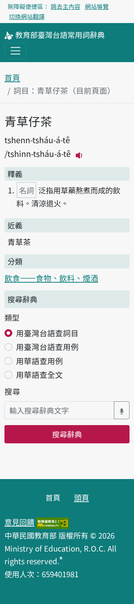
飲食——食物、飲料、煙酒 (51, 277)
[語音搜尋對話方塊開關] (122, 410)
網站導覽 (97, 6)
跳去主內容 (65, 6)
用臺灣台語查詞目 (47, 332)
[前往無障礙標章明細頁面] (52, 521)
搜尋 (12, 391)
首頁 (12, 77)
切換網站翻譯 (27, 16)
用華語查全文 (39, 374)
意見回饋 (19, 521)
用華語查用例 (39, 360)
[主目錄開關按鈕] (15, 51)
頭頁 (81, 497)
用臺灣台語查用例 (47, 346)
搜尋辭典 (67, 434)
